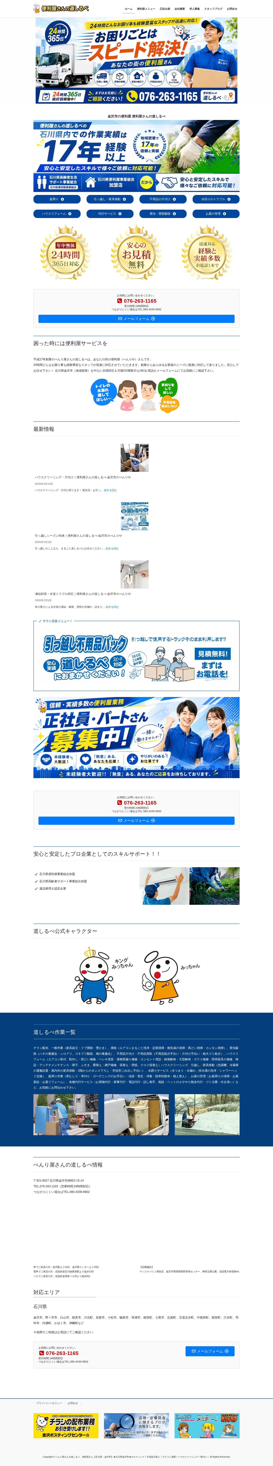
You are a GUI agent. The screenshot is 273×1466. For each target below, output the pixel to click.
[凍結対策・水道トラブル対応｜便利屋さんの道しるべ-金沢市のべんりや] (135, 574)
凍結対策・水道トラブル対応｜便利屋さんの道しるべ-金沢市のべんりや (83, 593)
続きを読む (110, 490)
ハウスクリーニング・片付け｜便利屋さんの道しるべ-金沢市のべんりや (83, 477)
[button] (57, 199)
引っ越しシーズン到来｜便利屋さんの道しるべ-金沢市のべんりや (78, 535)
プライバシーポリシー (49, 1403)
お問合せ (73, 1403)
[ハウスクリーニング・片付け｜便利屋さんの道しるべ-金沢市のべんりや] (135, 458)
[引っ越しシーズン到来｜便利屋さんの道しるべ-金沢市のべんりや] (135, 516)
